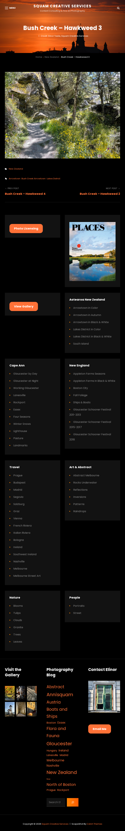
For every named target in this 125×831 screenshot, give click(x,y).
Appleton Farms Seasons (89, 374)
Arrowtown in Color (85, 308)
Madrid (17, 490)
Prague (17, 475)
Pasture (18, 438)
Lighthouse (20, 431)
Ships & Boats (81, 402)
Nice (48, 779)
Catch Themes (94, 823)
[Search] (72, 802)
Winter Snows (22, 424)
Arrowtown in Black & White (91, 322)
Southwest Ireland (24, 554)
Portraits (78, 606)
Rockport (19, 402)
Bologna (18, 540)
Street (77, 613)
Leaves (17, 642)
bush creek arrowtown (33, 178)
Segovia (18, 497)
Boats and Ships (57, 712)
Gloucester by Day (25, 374)
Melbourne (20, 569)
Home (39, 57)
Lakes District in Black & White (92, 336)
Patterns (78, 504)
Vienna (17, 518)
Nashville (19, 561)
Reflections (80, 490)
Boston (51, 723)
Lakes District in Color (87, 329)
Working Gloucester (26, 388)
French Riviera (22, 525)
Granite (18, 627)
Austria (54, 702)
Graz (16, 511)
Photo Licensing (26, 228)
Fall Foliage (80, 395)
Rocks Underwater (85, 482)
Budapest (19, 482)
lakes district (53, 178)
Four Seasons (21, 417)
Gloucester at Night (25, 381)
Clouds (17, 620)
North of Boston (61, 784)
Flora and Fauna (56, 732)
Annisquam (60, 694)
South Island (81, 344)
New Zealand (52, 57)
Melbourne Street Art (27, 576)
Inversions (79, 497)
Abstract (55, 687)
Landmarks (20, 445)
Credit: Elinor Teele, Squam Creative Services (64, 35)
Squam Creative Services (62, 6)
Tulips (17, 613)
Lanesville (19, 395)
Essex (16, 409)
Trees (17, 634)
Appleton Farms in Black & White (94, 381)
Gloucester (59, 743)
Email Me (99, 729)
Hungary (52, 750)
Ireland (17, 547)
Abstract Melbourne (86, 475)
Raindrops (79, 511)
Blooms (18, 606)
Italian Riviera (21, 533)
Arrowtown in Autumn (87, 315)
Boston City (80, 388)
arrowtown (14, 178)
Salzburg (18, 504)
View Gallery (23, 306)
